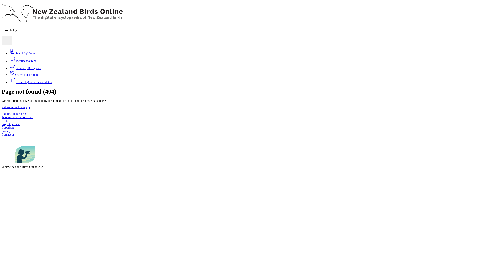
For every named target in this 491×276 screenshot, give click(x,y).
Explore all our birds (14, 113)
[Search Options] (7, 40)
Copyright (8, 127)
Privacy (6, 131)
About (5, 120)
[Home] (62, 20)
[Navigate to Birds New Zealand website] (25, 163)
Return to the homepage (16, 107)
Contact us (8, 134)
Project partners (11, 124)
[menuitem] (22, 53)
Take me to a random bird (17, 117)
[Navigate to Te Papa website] (8, 163)
